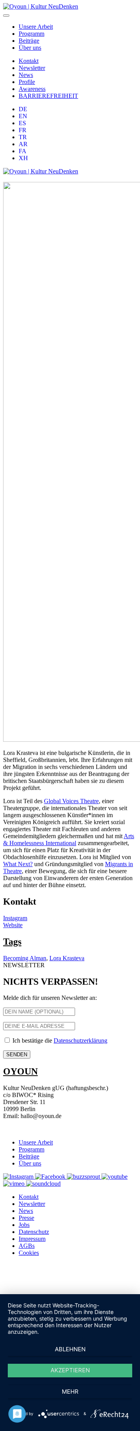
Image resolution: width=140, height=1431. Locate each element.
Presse (26, 1217)
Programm (31, 33)
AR (23, 144)
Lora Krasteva (66, 958)
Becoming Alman (24, 958)
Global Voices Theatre (71, 801)
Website (13, 925)
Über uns (30, 47)
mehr (70, 1391)
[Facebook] (51, 1176)
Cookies (29, 1252)
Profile (27, 82)
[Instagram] (19, 1176)
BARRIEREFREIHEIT (48, 96)
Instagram (15, 918)
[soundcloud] (43, 1183)
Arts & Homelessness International (68, 839)
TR (23, 137)
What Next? (18, 864)
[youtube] (115, 1176)
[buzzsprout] (84, 1176)
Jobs (24, 1224)
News (26, 75)
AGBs (27, 1245)
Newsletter (32, 68)
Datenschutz (34, 1231)
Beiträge (29, 40)
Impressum (32, 1238)
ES (22, 123)
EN (23, 116)
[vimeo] (14, 1183)
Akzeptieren (70, 1370)
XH (23, 158)
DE (23, 109)
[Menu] (6, 15)
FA (22, 151)
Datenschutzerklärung (80, 1040)
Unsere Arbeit (36, 26)
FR (22, 130)
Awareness (32, 89)
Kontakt (28, 61)
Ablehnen (70, 1349)
